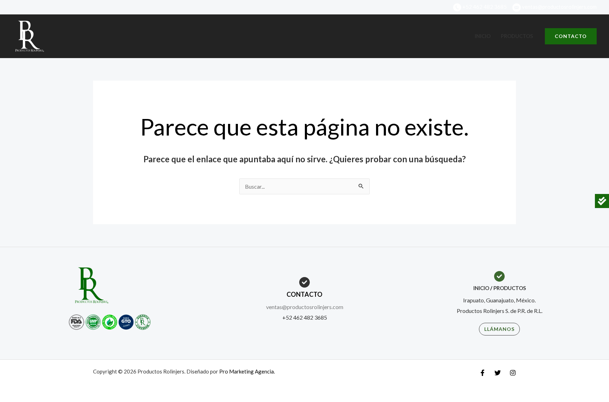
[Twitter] (48, 7)
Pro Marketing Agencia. (247, 371)
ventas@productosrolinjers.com (304, 306)
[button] (571, 36)
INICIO (481, 288)
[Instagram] (61, 7)
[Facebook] (34, 7)
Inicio (483, 36)
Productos (517, 36)
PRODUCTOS (509, 288)
